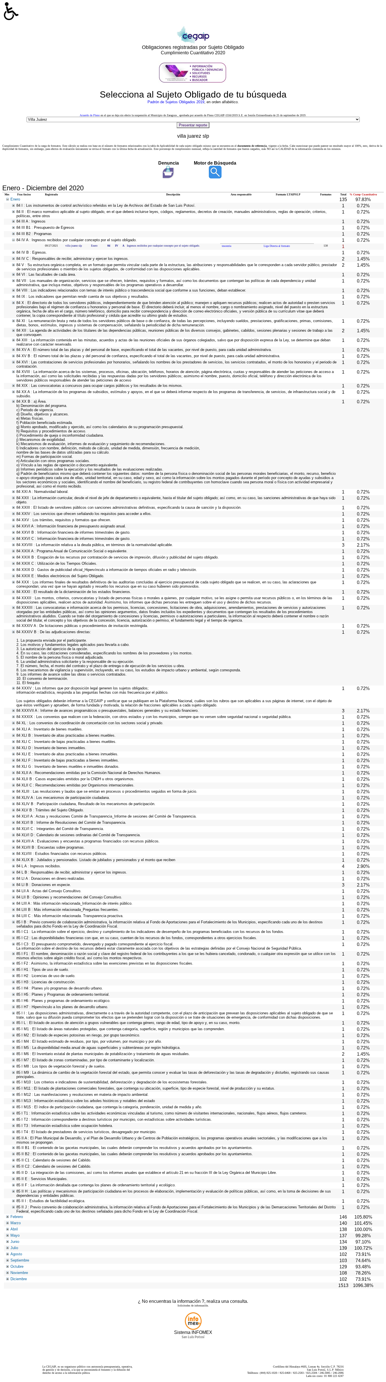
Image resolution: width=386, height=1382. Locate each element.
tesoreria (226, 245)
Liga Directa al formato (277, 245)
